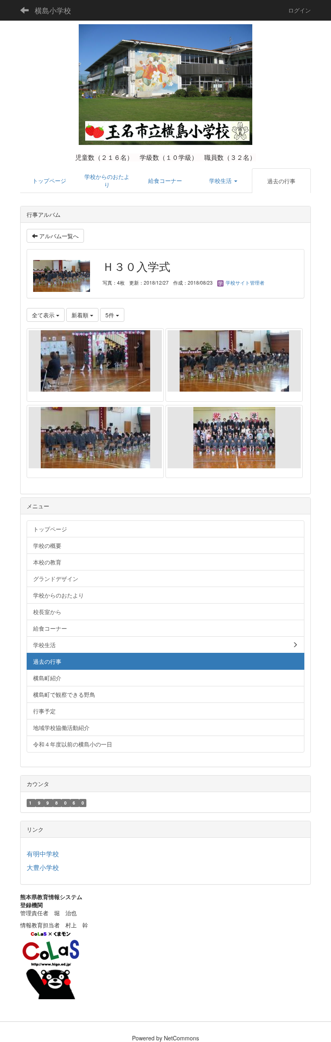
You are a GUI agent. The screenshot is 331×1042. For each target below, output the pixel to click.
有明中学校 (43, 853)
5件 (110, 315)
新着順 (80, 315)
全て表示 (44, 315)
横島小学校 (53, 10)
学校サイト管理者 (244, 282)
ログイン (299, 10)
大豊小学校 (43, 867)
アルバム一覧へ (58, 236)
